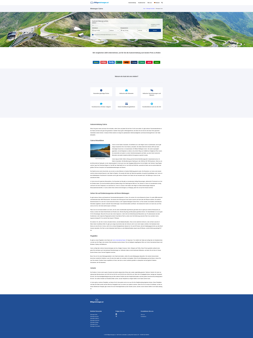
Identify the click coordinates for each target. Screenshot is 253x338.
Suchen (155, 30)
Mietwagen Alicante (94, 316)
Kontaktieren (143, 316)
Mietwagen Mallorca (94, 318)
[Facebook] (116, 314)
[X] (116, 316)
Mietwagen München (94, 320)
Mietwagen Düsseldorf (95, 326)
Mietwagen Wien (93, 314)
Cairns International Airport (119, 240)
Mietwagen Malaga (94, 322)
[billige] (99, 3)
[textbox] (120, 25)
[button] (160, 2)
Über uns (143, 314)
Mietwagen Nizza (94, 324)
